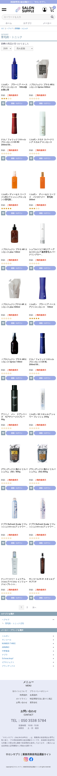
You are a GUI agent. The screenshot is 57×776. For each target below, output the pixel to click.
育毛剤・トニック (21, 28)
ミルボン (5, 636)
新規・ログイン (16, 103)
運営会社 (33, 702)
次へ (34, 607)
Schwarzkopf (7, 658)
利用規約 (23, 695)
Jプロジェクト (8, 662)
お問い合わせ (21, 702)
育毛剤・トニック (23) (14, 623)
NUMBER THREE (9, 643)
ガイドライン (21, 699)
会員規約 (33, 695)
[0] (51, 9)
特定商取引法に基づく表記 (41, 699)
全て (3, 28)
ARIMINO (5, 647)
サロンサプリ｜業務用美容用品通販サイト (28, 754)
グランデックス (8, 666)
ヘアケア (5, 620)
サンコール (6, 640)
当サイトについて (19, 691)
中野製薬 (5, 651)
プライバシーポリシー (39, 691)
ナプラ (5, 655)
